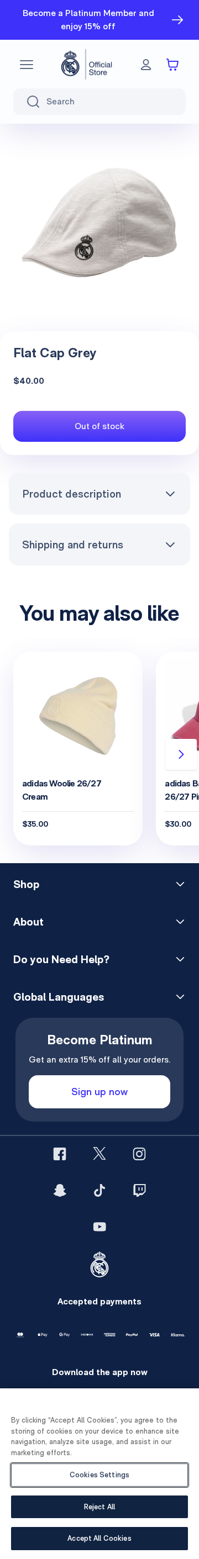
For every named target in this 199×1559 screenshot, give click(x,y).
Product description (71, 493)
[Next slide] (181, 754)
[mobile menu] (26, 64)
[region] (99, 1473)
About (28, 921)
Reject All (99, 1507)
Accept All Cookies (99, 1538)
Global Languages (58, 996)
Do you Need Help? (61, 959)
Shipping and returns (72, 544)
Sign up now (99, 1091)
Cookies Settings (99, 1475)
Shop (26, 884)
